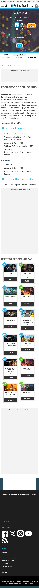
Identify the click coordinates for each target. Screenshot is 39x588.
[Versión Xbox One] (17, 29)
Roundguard (19, 13)
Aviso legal (4, 563)
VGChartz (4, 572)
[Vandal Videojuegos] (20, 6)
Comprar (31, 26)
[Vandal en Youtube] (28, 533)
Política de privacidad (7, 560)
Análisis (19, 58)
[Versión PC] (17, 24)
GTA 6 (33, 2)
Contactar (4, 555)
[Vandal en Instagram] (20, 533)
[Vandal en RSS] (4, 540)
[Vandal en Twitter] (12, 533)
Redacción (4, 552)
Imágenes (32, 58)
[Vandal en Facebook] (4, 533)
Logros (19, 45)
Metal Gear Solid (7, 2)
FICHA (6, 55)
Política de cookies (6, 566)
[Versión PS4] (22, 29)
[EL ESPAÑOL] (37, 6)
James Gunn (27, 2)
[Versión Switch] (22, 25)
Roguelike (26, 17)
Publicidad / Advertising (8, 558)
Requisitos (19, 55)
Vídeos (6, 61)
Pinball (19, 17)
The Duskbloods (17, 2)
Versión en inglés (19, 579)
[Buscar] (32, 5)
